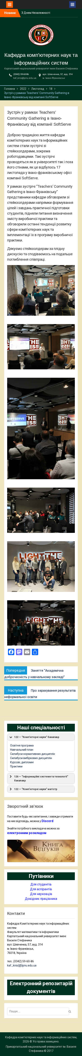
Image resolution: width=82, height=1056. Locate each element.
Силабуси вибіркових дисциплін (31, 758)
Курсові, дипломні (22, 762)
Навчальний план (21, 749)
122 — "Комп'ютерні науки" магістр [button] (35, 789)
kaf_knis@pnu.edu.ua (24, 78)
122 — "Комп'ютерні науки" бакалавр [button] (36, 737)
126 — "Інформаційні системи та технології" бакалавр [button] (41, 778)
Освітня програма (22, 745)
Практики (16, 766)
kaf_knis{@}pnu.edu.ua (21, 965)
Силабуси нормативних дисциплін (32, 753)
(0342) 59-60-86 (21, 74)
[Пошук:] (39, 1011)
